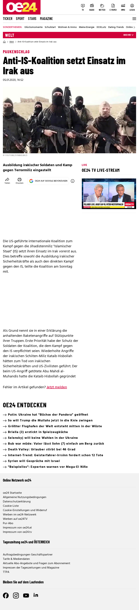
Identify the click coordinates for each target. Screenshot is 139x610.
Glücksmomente (33, 27)
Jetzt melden (57, 387)
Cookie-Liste (11, 506)
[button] (87, 203)
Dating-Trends (116, 27)
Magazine (46, 18)
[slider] (100, 203)
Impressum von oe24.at (17, 527)
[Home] (4, 41)
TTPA (6, 572)
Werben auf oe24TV (15, 519)
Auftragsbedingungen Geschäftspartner (27, 554)
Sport (20, 18)
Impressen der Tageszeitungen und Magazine (31, 567)
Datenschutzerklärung (17, 501)
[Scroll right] (134, 27)
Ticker (7, 18)
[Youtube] (26, 595)
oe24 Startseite (12, 493)
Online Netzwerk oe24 (17, 480)
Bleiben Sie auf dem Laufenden (23, 582)
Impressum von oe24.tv (17, 532)
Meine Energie (86, 27)
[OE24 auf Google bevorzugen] (72, 181)
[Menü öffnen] (134, 18)
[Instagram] (16, 595)
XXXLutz (101, 27)
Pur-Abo (8, 523)
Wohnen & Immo (67, 27)
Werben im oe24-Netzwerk (19, 514)
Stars (32, 18)
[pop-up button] (124, 203)
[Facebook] (6, 595)
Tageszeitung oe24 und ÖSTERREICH (26, 542)
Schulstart (50, 27)
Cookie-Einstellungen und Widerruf (25, 510)
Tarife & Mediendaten (16, 559)
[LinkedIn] (36, 595)
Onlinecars (132, 27)
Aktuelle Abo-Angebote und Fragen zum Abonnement (36, 563)
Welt (9, 35)
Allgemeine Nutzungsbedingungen (24, 497)
